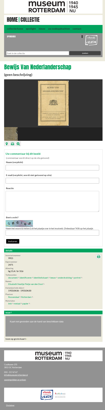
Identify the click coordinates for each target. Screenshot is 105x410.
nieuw (42, 28)
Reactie (10, 188)
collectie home (15, 28)
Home (12, 20)
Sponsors (11, 36)
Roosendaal (13, 297)
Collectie (30, 20)
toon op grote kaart (15, 338)
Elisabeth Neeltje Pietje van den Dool (25, 284)
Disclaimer (10, 405)
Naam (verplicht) (14, 162)
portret (77, 277)
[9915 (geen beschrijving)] (53, 103)
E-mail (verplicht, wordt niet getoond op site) (29, 175)
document (13, 277)
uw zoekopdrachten (59, 28)
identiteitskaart (41, 277)
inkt (10, 303)
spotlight (31, 28)
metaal (17, 303)
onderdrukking (65, 277)
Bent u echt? (12, 217)
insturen (12, 241)
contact (77, 28)
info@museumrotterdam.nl (16, 375)
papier (25, 303)
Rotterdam (26, 297)
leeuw (53, 277)
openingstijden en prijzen (15, 380)
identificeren (26, 277)
